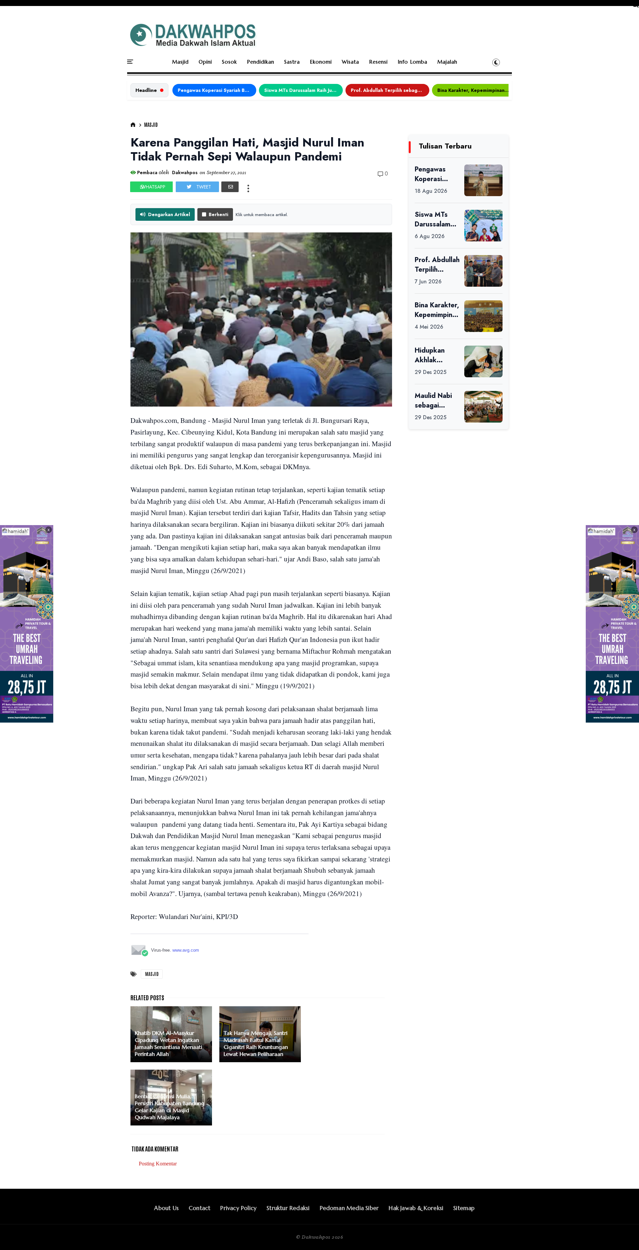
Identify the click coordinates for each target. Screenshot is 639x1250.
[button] (496, 62)
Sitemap (464, 1208)
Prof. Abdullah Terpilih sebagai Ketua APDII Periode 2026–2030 (390, 90)
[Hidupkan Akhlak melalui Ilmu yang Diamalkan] (483, 361)
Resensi (378, 62)
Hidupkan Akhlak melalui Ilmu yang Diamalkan (433, 355)
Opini (205, 62)
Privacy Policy (238, 1208)
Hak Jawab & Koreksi (416, 1208)
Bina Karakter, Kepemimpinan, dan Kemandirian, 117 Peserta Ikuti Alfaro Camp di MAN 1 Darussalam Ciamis (476, 90)
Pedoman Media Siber (349, 1208)
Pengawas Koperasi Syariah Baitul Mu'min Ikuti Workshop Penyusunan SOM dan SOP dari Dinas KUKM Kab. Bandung (217, 90)
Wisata (350, 62)
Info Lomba (412, 62)
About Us (166, 1208)
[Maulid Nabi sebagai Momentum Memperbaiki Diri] (483, 407)
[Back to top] (622, 1234)
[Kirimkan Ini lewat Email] (230, 186)
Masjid (180, 62)
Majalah (447, 62)
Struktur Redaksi (288, 1208)
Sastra (292, 62)
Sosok (229, 62)
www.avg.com (185, 950)
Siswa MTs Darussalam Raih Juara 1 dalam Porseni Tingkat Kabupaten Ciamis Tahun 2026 (303, 90)
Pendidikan (260, 62)
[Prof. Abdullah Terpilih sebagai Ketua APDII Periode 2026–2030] (483, 271)
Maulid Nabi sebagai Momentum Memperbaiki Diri (435, 400)
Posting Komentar (158, 1163)
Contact (199, 1208)
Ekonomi (321, 62)
